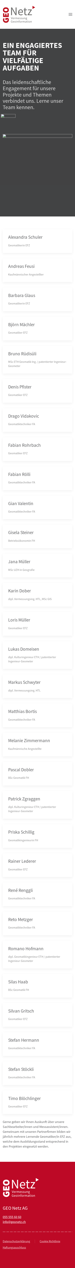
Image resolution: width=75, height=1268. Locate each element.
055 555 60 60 (12, 1217)
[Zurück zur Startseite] (19, 14)
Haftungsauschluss (14, 1247)
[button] (70, 14)
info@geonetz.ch (14, 1222)
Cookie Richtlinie (50, 1241)
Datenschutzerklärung (16, 1241)
